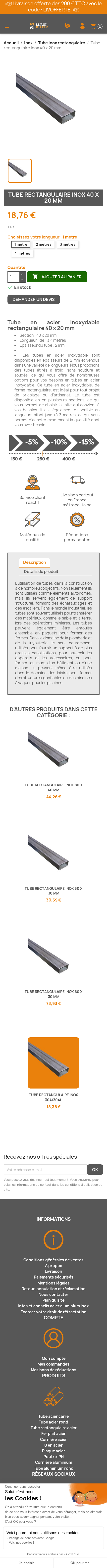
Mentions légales (54, 1283)
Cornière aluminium (53, 1462)
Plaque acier (53, 1451)
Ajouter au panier (57, 277)
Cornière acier (53, 1439)
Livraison (53, 1271)
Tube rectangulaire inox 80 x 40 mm (54, 787)
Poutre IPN (54, 1456)
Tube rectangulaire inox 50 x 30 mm (54, 891)
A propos (53, 1265)
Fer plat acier (53, 1433)
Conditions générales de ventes (53, 1260)
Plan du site (53, 1300)
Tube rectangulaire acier (54, 1427)
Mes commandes (53, 1364)
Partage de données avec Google (31, 1538)
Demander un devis (34, 299)
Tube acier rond (53, 1422)
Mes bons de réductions (53, 1370)
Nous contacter (53, 1294)
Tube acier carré (53, 1416)
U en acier (53, 1445)
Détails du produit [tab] (41, 571)
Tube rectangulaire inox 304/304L (53, 1097)
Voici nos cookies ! (21, 1542)
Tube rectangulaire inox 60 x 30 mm (54, 994)
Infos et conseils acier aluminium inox (53, 1306)
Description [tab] (34, 562)
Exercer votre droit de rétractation (54, 1312)
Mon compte (53, 1358)
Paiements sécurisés (53, 1277)
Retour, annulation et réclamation (54, 1288)
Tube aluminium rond (53, 1468)
